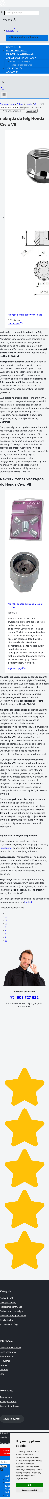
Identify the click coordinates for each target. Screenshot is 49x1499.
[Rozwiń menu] (4, 95)
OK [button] (29, 1485)
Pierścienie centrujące (20, 54)
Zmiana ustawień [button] (29, 1490)
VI (6, 930)
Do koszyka (14, 323)
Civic (36, 104)
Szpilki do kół (14, 68)
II (5, 913)
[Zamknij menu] (0, 1458)
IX (6, 923)
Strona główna (7, 104)
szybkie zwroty (11, 1418)
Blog (2, 1374)
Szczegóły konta (8, 1401)
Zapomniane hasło (9, 1406)
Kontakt (4, 1365)
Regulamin (5, 1361)
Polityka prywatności (10, 1347)
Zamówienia (6, 1397)
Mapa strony (4, 1437)
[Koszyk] (2, 89)
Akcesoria (12, 72)
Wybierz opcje (15, 668)
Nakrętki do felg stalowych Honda (25, 315)
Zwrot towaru (7, 1356)
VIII (6, 933)
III (6, 916)
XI (6, 940)
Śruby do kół (14, 47)
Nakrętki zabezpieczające (21, 65)
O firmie (4, 1369)
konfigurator (6, 848)
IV (6, 920)
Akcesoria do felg (9, 1324)
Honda (29, 104)
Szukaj (3, 1466)
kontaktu (28, 902)
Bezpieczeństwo (8, 1352)
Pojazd (20, 104)
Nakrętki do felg (16, 50)
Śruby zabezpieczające (20, 62)
